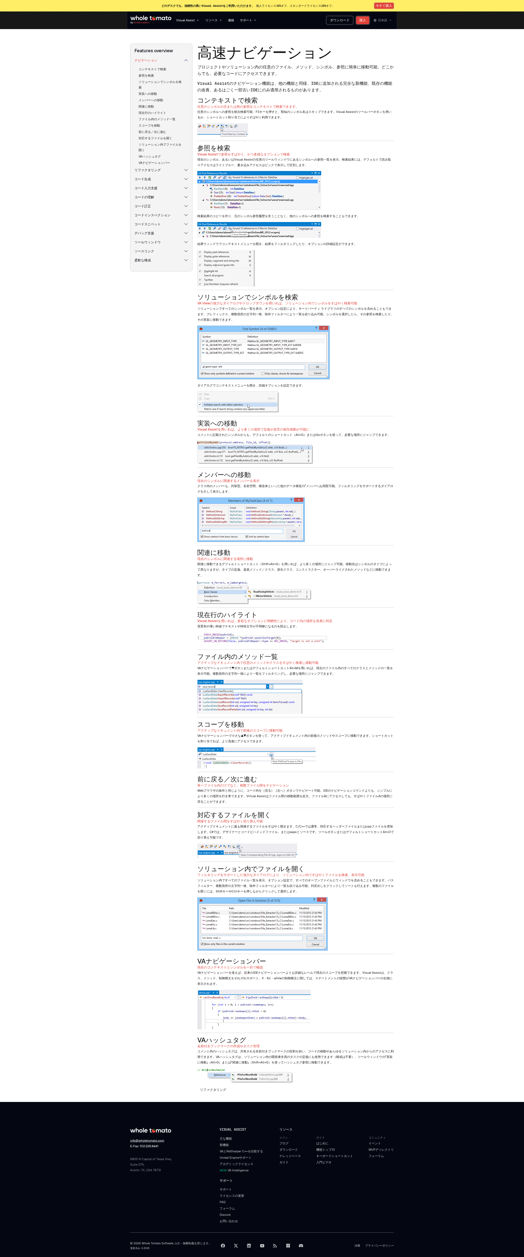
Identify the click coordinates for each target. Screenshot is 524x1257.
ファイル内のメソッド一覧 (157, 119)
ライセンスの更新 (232, 1196)
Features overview (153, 50)
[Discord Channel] (301, 1245)
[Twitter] (236, 1245)
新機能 (224, 1145)
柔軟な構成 (142, 260)
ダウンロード (340, 20)
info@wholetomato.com (147, 1141)
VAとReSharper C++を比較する (241, 1151)
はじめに (322, 1143)
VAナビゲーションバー (154, 163)
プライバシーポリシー (379, 1245)
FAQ (223, 1202)
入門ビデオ (324, 1162)
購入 (362, 20)
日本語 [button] (382, 20)
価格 (231, 20)
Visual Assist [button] (185, 20)
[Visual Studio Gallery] (288, 1245)
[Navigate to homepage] (150, 18)
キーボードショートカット (334, 1156)
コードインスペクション (152, 215)
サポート (226, 1189)
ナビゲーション (145, 60)
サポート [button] (246, 20)
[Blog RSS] (275, 1245)
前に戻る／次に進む (152, 132)
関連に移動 (146, 106)
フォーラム (376, 1156)
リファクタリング (147, 170)
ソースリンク (144, 251)
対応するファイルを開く (155, 138)
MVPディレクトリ (381, 1150)
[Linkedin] (249, 1245)
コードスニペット (147, 224)
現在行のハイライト (152, 113)
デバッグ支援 (144, 233)
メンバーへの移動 (151, 100)
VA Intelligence (234, 1170)
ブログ (284, 1143)
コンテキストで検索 (152, 69)
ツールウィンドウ (147, 242)
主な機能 (226, 1138)
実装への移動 (148, 94)
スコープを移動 (149, 125)
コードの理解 (144, 197)
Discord (225, 1215)
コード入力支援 (145, 188)
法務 (357, 1245)
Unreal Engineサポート (236, 1158)
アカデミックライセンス (236, 1164)
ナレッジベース (290, 1156)
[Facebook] (223, 1245)
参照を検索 (146, 75)
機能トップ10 (325, 1150)
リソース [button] (211, 20)
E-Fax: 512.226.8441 (144, 1146)
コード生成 (142, 179)
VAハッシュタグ (150, 156)
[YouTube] (262, 1245)
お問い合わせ (229, 1221)
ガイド (284, 1162)
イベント (375, 1143)
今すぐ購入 (384, 5)
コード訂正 (142, 206)
